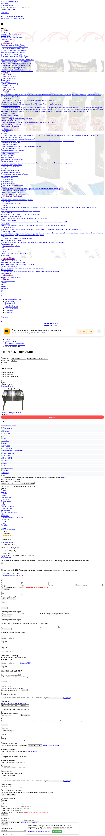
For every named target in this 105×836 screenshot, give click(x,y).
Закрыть (4, 608)
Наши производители (8, 425)
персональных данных (29, 822)
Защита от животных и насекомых (13, 262)
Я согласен (57, 831)
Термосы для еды (91, 207)
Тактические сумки (7, 203)
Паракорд (49, 225)
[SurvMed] (5, 475)
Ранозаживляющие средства (11, 148)
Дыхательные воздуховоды (63, 163)
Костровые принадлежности (11, 240)
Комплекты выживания (9, 225)
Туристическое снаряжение (14, 343)
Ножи (3, 248)
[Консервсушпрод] (7, 453)
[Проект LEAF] (6, 458)
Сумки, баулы (5, 201)
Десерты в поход (7, 130)
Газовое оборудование (8, 220)
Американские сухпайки (9, 96)
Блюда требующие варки (21, 104)
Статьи (3, 521)
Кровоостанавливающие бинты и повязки (34, 141)
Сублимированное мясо (45, 111)
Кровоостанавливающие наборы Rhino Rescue (17, 63)
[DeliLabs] (4, 443)
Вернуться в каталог (35, 745)
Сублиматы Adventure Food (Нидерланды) (88, 109)
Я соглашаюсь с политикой (26, 587)
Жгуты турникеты (7, 157)
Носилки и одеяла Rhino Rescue (12, 69)
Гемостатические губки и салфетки (61, 141)
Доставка (4, 283)
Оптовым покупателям (9, 512)
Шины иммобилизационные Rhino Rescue (15, 65)
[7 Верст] (4, 470)
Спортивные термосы (66, 207)
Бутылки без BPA (7, 181)
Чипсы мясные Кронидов (10, 126)
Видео (3, 523)
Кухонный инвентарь (25, 235)
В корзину (67, 698)
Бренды (3, 492)
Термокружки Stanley (8, 76)
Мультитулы (5, 255)
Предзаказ (52, 417)
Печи (36, 242)
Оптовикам (9, 310)
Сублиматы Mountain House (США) (69, 108)
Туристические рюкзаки (9, 200)
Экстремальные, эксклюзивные (12, 214)
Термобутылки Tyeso (8, 89)
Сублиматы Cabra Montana (14, 109)
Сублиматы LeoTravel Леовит (26, 111)
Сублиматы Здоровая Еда (79, 111)
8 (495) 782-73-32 (51, 325)
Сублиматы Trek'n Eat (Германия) (45, 108)
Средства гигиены (18, 238)
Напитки (51, 122)
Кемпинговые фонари (49, 229)
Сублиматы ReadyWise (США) (62, 109)
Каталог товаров (11, 341)
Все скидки (5, 41)
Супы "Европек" (36, 104)
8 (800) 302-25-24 (7, 5)
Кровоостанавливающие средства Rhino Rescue (17, 60)
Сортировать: (6, 358)
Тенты (20, 211)
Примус (16, 242)
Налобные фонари (34, 229)
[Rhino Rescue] (6, 428)
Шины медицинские (8, 154)
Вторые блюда (16, 100)
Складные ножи (6, 249)
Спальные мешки (7, 213)
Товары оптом (6, 501)
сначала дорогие (9, 374)
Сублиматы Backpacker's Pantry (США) (38, 109)
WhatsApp (4, 703)
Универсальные (26, 207)
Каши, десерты (21, 122)
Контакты (4, 288)
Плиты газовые (18, 222)
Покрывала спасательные (22, 271)
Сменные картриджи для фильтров (13, 194)
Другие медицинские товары (11, 172)
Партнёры (4, 525)
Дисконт (4, 32)
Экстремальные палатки (9, 211)
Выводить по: (6, 360)
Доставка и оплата (7, 506)
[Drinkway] (5, 473)
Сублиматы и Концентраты (10, 106)
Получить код (6, 616)
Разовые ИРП (21, 95)
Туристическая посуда (8, 231)
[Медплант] (5, 446)
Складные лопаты (7, 253)
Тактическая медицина (13, 299)
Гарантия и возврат (11, 308)
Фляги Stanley (5, 80)
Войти (3, 599)
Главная (7, 339)
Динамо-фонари (62, 229)
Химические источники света (11, 229)
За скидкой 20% (25, 663)
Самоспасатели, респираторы (11, 260)
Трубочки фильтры (7, 189)
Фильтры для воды (7, 187)
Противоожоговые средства (10, 143)
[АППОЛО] (5, 433)
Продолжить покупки (56, 698)
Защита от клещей (27, 264)
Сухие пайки (5, 93)
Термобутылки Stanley (8, 78)
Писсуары (28, 238)
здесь (64, 478)
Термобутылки (80, 207)
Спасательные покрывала (10, 166)
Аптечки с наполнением (83, 135)
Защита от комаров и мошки (11, 264)
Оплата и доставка (11, 307)
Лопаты (3, 251)
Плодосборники (38, 235)
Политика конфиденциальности (12, 517)
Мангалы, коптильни (26, 242)
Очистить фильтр (7, 386)
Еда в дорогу (9, 301)
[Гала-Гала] (5, 441)
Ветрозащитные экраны (45, 222)
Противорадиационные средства (12, 150)
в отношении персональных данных (36, 587)
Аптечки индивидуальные (25, 135)
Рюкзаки (4, 198)
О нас (3, 505)
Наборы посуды (67, 233)
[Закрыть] (99, 331)
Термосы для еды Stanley (9, 84)
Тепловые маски (6, 271)
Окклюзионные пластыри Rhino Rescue (15, 56)
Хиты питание (6, 37)
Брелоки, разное (59, 225)
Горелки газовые (7, 222)
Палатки (4, 209)
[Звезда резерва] (7, 468)
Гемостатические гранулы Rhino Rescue (15, 61)
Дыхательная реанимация (10, 161)
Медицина (4, 34)
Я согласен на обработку (12, 822)
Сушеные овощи (7, 104)
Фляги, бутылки (91, 233)
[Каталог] (1, 316)
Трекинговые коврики (8, 218)
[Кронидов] (5, 431)
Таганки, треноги (7, 242)
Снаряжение (5, 224)
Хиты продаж (5, 36)
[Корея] (4, 463)
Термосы (18, 34)
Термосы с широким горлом (11, 207)
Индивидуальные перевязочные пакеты (15, 146)
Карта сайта (5, 516)
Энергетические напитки (10, 115)
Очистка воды (6, 497)
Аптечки (4, 133)
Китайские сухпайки (49, 95)
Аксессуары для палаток (31, 211)
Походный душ (6, 238)
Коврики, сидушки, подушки (11, 216)
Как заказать (5, 510)
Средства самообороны (9, 266)
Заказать (4, 725)
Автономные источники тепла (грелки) (45, 271)
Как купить (5, 284)
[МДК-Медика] (6, 448)
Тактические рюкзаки (25, 200)
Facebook (11, 703)
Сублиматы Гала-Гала (62, 111)
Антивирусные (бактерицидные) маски (15, 174)
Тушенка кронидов (48, 100)
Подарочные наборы (8, 122)
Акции (3, 286)
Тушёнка (25, 100)
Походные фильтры (21, 189)
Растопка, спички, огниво (55, 242)
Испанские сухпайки (79, 95)
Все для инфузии (7, 155)
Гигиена (4, 236)
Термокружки (37, 207)
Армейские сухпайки (8, 95)
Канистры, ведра (79, 233)
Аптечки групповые (15, 137)
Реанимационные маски (44, 163)
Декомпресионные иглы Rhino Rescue (14, 67)
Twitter (17, 703)
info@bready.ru (6, 4)
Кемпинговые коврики (25, 218)
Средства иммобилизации (10, 152)
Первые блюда (6, 100)
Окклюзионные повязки (9, 163)
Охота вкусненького (8, 39)
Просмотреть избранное (51, 745)
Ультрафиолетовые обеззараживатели (14, 190)
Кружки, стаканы (45, 233)
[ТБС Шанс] (5, 455)
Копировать (24, 705)
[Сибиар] (4, 460)
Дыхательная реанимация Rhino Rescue (14, 47)
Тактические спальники (31, 214)
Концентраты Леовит (8, 111)
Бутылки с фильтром (8, 183)
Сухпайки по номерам (34, 95)
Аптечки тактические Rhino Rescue (13, 50)
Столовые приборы (32, 233)
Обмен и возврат (7, 508)
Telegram (23, 703)
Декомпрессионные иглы (27, 163)
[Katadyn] (4, 436)
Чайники (10, 233)
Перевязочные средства (9, 144)
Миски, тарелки (19, 233)
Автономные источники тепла (35, 225)
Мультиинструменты (8, 257)
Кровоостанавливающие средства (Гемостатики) (18, 139)
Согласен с (19, 486)
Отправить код (6, 629)
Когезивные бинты (7, 178)
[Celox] (3, 438)
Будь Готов (5, 317)
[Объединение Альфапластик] (12, 451)
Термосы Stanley (6, 74)
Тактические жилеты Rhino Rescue (13, 49)
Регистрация (5, 589)
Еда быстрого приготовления (11, 102)
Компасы (21, 225)
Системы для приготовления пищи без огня (16, 119)
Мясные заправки (34, 100)
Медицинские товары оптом (11, 277)
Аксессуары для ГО (60, 222)
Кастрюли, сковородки (9, 235)
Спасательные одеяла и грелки (11, 165)
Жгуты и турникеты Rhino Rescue (13, 52)
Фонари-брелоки (75, 229)
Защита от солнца (7, 273)
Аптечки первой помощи (44, 135)
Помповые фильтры (54, 189)
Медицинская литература (10, 170)
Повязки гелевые (35, 146)
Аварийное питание (8, 113)
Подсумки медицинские (9, 176)
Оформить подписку (27, 483)
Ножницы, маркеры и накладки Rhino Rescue (17, 71)
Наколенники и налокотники (25, 268)
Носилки (4, 168)
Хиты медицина (17, 37)
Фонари (25, 229)
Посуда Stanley (6, 82)
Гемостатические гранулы (10, 141)
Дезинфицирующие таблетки (11, 192)
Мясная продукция (7, 117)
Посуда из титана (7, 244)
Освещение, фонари (8, 227)
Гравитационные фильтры (38, 189)
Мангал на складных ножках (11, 413)
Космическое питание (8, 120)
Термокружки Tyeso (8, 87)
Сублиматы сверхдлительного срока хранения (17, 108)
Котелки (4, 233)
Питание (12, 34)
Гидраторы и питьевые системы (12, 185)
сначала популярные (10, 376)
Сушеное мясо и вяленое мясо (11, 124)
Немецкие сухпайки (94, 95)
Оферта (3, 514)
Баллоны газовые (30, 222)
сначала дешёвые (9, 372)
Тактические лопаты (21, 253)
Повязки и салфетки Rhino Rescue (13, 45)
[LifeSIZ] (4, 465)
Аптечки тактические (8, 135)
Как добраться (13, 2)
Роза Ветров (7, 384)
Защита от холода (7, 270)
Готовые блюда (6, 98)
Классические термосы (50, 207)
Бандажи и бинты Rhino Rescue (12, 54)
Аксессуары (40, 268)
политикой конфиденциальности (23, 486)
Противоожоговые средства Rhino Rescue (15, 58)
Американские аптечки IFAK (64, 135)
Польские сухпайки (64, 95)
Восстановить (25, 715)
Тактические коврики (40, 218)
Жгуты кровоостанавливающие (12, 159)
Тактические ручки (7, 268)
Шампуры (42, 242)
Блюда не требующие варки (52, 104)
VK (27, 703)
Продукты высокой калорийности (13, 128)
